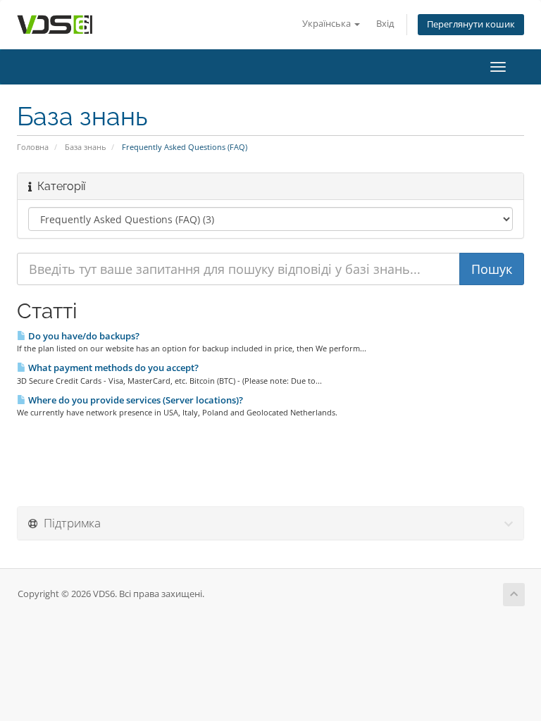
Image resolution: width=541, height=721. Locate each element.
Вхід (385, 24)
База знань (85, 147)
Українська (327, 24)
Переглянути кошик (471, 24)
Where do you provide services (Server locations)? (134, 400)
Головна (33, 147)
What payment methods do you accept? (112, 367)
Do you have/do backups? (82, 336)
